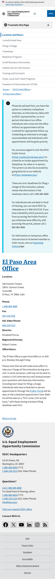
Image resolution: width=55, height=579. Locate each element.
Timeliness (7, 51)
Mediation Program (12, 56)
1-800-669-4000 (9, 306)
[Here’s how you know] (27, 3)
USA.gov (27, 572)
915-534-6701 (8, 316)
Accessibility (27, 559)
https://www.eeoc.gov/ (25, 174)
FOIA (27, 538)
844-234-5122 (8, 325)
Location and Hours (12, 34)
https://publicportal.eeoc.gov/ (28, 157)
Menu (51, 13)
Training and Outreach (13, 73)
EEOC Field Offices (21, 89)
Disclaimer (27, 552)
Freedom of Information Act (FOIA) (19, 84)
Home (6, 89)
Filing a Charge (9, 45)
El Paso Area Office (12, 93)
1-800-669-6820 (9, 467)
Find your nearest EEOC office (17, 509)
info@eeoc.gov (9, 502)
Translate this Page (18, 25)
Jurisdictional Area (11, 40)
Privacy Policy (27, 545)
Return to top (9, 418)
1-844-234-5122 (9, 471)
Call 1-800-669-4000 (11, 488)
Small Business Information (16, 62)
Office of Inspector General (27, 566)
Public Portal (36, 391)
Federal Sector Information (16, 67)
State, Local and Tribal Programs (18, 78)
